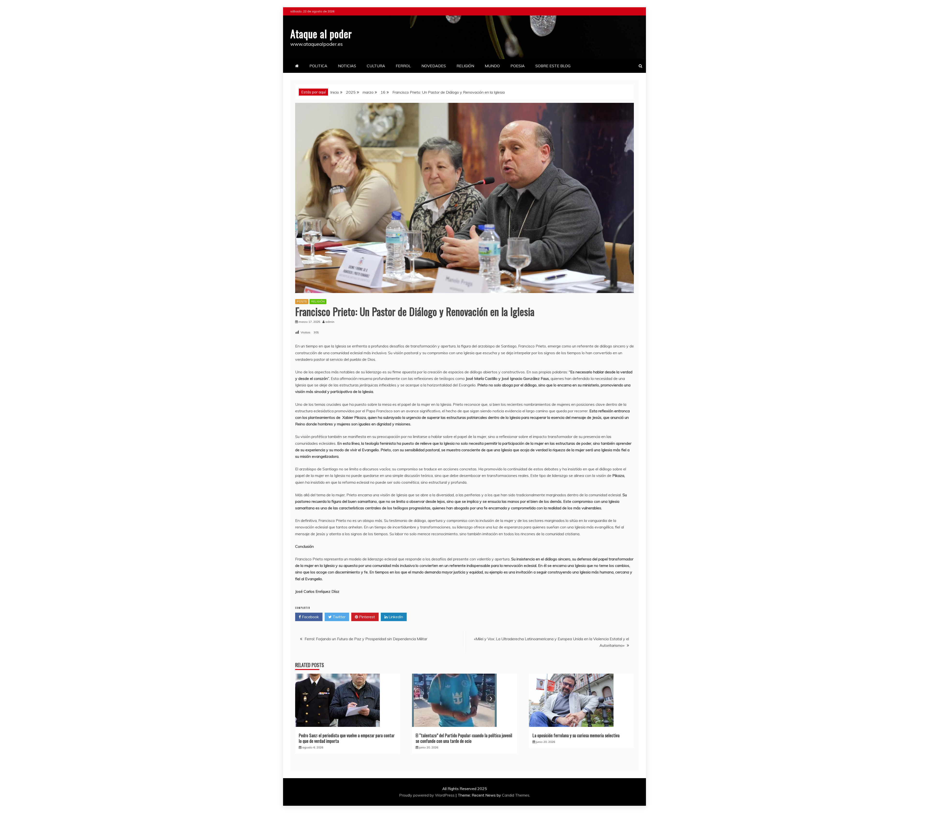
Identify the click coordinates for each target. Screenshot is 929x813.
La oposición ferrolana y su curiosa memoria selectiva (576, 735)
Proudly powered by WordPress (427, 795)
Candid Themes (515, 795)
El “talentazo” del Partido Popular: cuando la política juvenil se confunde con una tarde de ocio (464, 738)
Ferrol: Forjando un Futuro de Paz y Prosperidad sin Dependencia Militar (366, 638)
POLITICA (318, 65)
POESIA (517, 65)
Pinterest (366, 616)
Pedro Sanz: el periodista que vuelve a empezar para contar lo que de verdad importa (347, 738)
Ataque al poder (321, 33)
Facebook (310, 616)
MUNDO (492, 65)
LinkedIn (395, 616)
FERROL (403, 65)
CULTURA (376, 65)
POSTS (302, 301)
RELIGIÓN (465, 65)
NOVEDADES (433, 65)
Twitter (338, 616)
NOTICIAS (347, 65)
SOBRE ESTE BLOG (552, 65)
